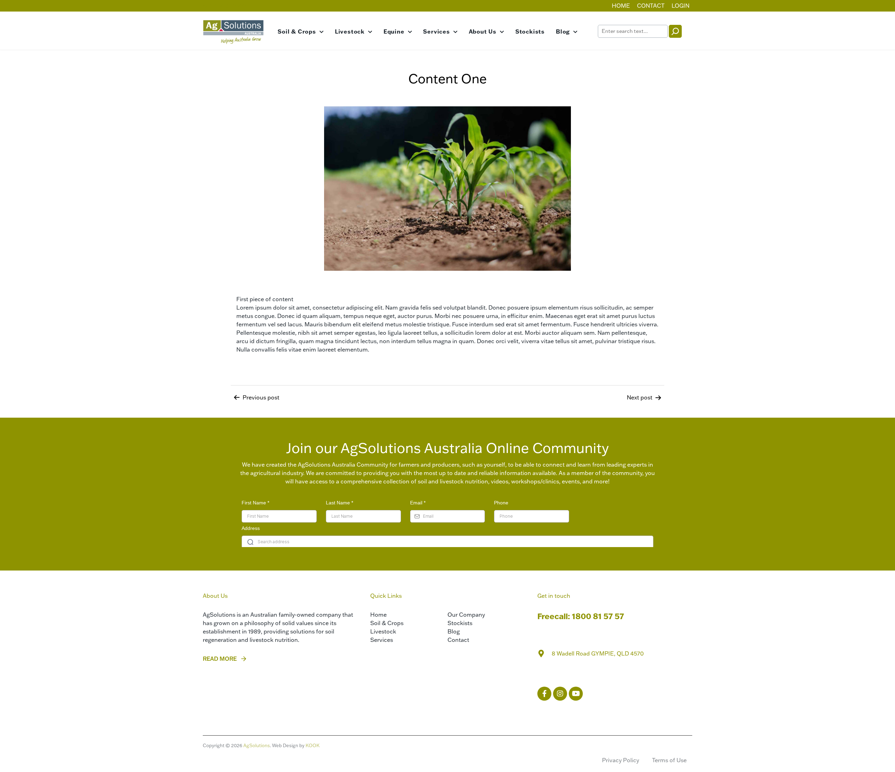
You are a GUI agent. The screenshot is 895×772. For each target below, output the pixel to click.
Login (680, 5)
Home (621, 5)
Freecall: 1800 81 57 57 (580, 616)
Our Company (466, 614)
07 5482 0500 (227, 5)
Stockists (530, 31)
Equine (394, 31)
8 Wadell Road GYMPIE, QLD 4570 (598, 653)
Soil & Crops (297, 31)
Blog (563, 31)
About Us (482, 31)
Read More (220, 658)
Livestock (350, 31)
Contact (651, 5)
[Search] (675, 31)
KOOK (313, 745)
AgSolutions (256, 745)
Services (436, 31)
